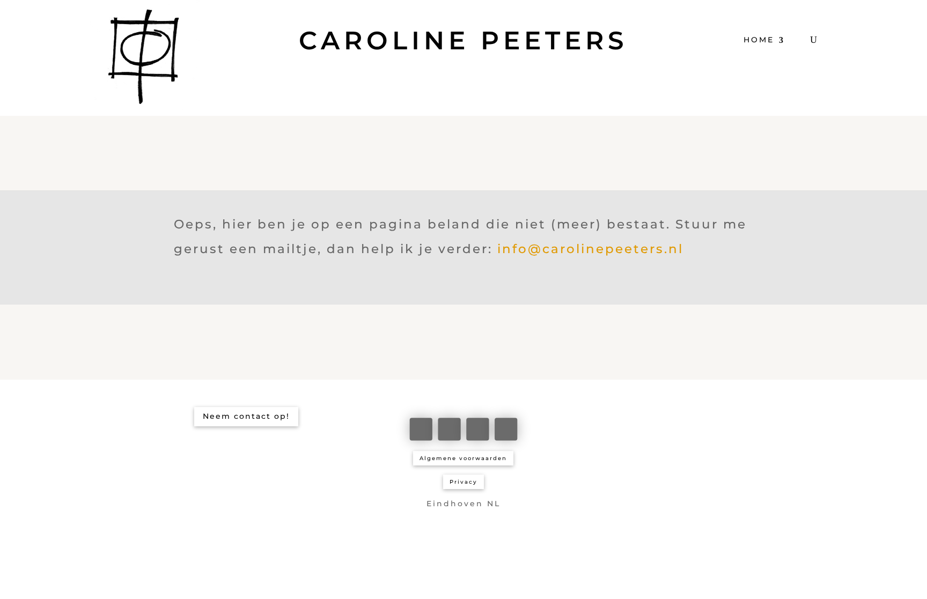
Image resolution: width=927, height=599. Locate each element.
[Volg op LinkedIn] (449, 429)
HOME (759, 40)
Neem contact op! (246, 416)
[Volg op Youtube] (506, 429)
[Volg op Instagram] (477, 429)
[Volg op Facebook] (421, 429)
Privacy (463, 481)
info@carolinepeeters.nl (590, 248)
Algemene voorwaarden (463, 458)
